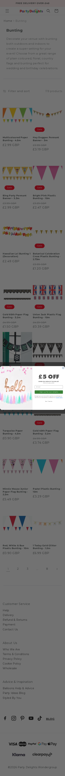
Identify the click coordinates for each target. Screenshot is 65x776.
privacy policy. (59, 397)
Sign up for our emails (49, 392)
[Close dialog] (63, 368)
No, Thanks (48, 401)
